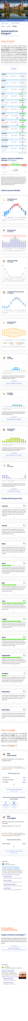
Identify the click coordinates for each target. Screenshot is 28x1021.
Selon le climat (5, 23)
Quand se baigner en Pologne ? (14, 383)
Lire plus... (14, 68)
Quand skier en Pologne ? (14, 491)
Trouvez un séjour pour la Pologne (14, 851)
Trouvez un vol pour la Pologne (14, 789)
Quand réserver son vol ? (14, 805)
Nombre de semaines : (7, 826)
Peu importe (12, 745)
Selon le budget (15, 23)
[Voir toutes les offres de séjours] (14, 846)
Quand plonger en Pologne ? (14, 419)
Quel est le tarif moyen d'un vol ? (5, 805)
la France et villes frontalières (12, 767)
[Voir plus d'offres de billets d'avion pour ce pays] (14, 784)
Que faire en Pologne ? (14, 948)
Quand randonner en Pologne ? (14, 455)
